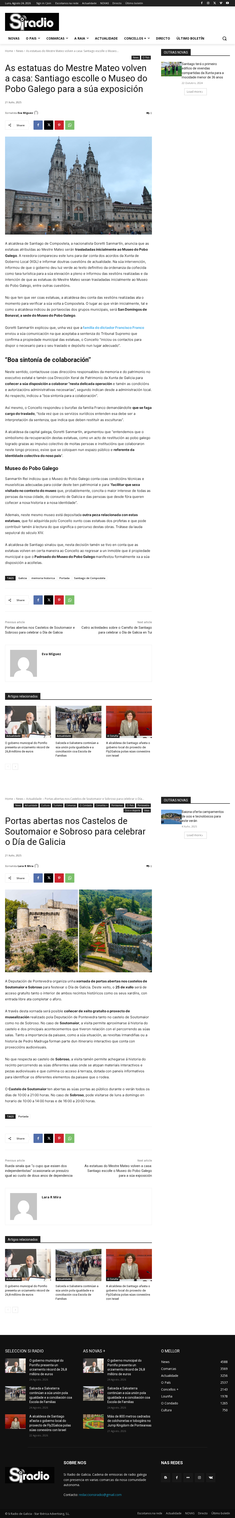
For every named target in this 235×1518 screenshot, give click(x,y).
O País (146, 57)
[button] (224, 38)
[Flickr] (188, 1477)
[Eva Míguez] (37, 113)
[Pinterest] (59, 125)
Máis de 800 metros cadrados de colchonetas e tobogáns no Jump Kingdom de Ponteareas (129, 1421)
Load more (194, 92)
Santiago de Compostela (89, 578)
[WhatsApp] (69, 125)
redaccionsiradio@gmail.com (100, 1494)
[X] (214, 3)
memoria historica (43, 578)
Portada (64, 578)
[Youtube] (227, 3)
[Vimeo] (221, 3)
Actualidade (13, 735)
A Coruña (112, 735)
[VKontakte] (210, 1477)
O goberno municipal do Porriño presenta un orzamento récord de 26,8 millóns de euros (27, 747)
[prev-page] (8, 767)
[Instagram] (208, 3)
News (19, 51)
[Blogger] (165, 1477)
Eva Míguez (25, 113)
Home (9, 51)
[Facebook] (201, 3)
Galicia (22, 578)
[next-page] (15, 767)
